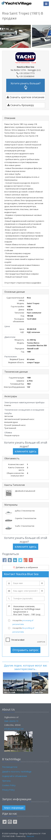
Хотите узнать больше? (26, 83)
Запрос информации (14, 807)
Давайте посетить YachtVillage (16, 771)
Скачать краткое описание (26, 97)
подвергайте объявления (14, 776)
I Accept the (22, 622)
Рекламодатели (9, 767)
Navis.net (30, 836)
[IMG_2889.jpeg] (16, 36)
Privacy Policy (8, 789)
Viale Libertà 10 (11, 721)
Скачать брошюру (22, 105)
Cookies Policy (8, 785)
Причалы (6, 780)
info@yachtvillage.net (14, 728)
